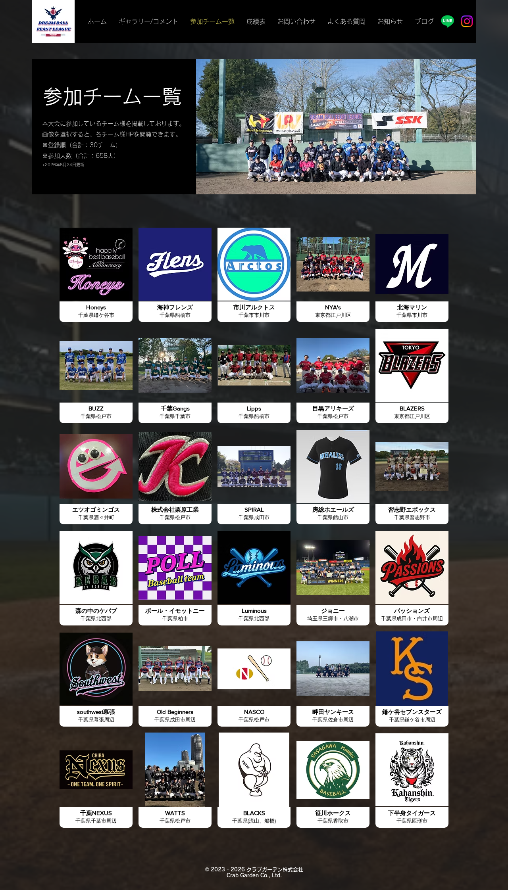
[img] (332, 375)
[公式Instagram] (467, 21)
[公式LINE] (447, 21)
